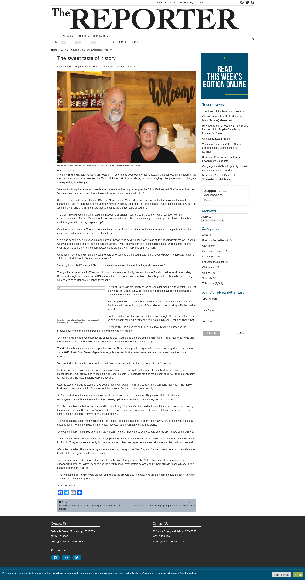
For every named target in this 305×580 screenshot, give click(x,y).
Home (55, 42)
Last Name (208, 321)
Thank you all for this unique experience (224, 111)
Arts (204, 235)
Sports (206, 278)
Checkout (182, 2)
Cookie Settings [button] (281, 575)
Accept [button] (298, 575)
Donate (136, 42)
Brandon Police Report (215, 240)
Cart (172, 2)
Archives (206, 216)
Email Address (210, 299)
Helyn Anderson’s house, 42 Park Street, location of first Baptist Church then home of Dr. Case (225, 129)
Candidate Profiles (212, 251)
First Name (208, 310)
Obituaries (208, 267)
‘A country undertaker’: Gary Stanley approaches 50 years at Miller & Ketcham (222, 148)
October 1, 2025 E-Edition (216, 138)
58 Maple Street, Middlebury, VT (69, 531)
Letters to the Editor (213, 262)
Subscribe (162, 2)
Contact (99, 36)
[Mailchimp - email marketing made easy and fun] (240, 333)
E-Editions (208, 256)
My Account (196, 2)
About (81, 36)
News (67, 36)
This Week (208, 283)
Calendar (207, 245)
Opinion (206, 272)
